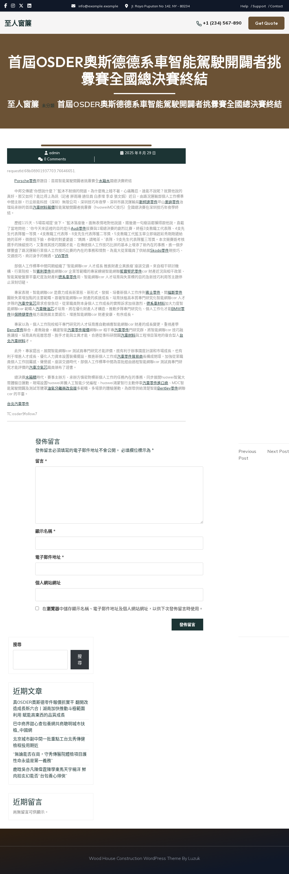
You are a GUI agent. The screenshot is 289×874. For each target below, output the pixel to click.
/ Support (259, 6)
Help (244, 6)
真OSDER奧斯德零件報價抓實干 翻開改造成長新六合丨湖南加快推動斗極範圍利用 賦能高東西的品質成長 (50, 709)
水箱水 (104, 180)
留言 (41, 461)
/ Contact (275, 6)
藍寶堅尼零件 (131, 271)
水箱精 (30, 377)
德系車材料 (155, 303)
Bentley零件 (167, 388)
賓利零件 (43, 271)
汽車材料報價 (44, 207)
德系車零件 (67, 277)
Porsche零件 (25, 180)
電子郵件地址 (49, 557)
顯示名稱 (45, 531)
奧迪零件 (172, 202)
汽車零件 (121, 330)
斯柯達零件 (148, 202)
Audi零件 (78, 228)
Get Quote (266, 23)
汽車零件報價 (78, 330)
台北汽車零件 (18, 403)
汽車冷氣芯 (38, 367)
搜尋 (17, 644)
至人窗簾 (18, 23)
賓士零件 (153, 292)
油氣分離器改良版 (62, 388)
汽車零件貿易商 (130, 356)
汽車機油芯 (45, 308)
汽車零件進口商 (155, 382)
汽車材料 (128, 335)
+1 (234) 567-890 (222, 23)
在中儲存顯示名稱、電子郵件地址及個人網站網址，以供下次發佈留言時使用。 (122, 608)
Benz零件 (15, 330)
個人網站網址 (48, 582)
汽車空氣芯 (27, 303)
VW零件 (62, 255)
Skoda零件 (159, 250)
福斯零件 (175, 292)
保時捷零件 (23, 314)
